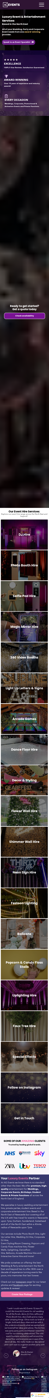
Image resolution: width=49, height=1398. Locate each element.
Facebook (18, 1285)
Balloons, (11, 1253)
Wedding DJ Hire (24, 1237)
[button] (24, 1056)
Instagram (21, 1282)
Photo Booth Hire (30, 1234)
